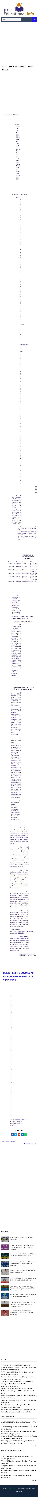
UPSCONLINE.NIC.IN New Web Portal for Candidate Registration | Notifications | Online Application (23, 1304)
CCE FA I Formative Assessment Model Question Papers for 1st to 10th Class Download (22, 1247)
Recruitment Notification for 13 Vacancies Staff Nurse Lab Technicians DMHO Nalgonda (23, 1263)
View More (34, 1446)
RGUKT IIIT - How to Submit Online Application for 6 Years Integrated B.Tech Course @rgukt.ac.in (22, 1288)
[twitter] (17, 1494)
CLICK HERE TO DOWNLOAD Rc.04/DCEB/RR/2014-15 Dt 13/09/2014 (18, 976)
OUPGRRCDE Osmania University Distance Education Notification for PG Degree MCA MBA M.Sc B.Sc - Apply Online (17, 1391)
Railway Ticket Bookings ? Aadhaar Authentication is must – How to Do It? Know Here (22, 1312)
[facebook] (20, 1494)
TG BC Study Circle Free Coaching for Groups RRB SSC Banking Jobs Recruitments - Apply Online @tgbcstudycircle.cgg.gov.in (17, 1384)
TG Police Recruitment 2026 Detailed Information (16, 1365)
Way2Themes (13, 1488)
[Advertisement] (19, 43)
